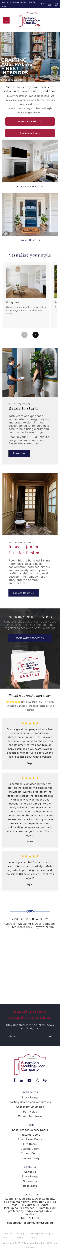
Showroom (30, 1181)
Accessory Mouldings (30, 1106)
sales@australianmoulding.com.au (30, 1222)
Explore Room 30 (23, 592)
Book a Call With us (30, 121)
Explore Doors (28, 240)
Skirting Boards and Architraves (30, 1102)
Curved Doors (30, 1153)
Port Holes (30, 1111)
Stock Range (30, 1097)
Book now (19, 453)
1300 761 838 (30, 1217)
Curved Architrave (30, 1116)
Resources (30, 1185)
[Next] (35, 335)
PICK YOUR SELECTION (30, 638)
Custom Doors (30, 1148)
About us (30, 1171)
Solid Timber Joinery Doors (30, 1129)
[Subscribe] (50, 1036)
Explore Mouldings (28, 186)
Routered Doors (30, 1134)
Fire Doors (30, 1144)
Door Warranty (30, 1158)
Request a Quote (30, 133)
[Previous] (24, 335)
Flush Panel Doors (30, 1139)
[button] (42, 4)
